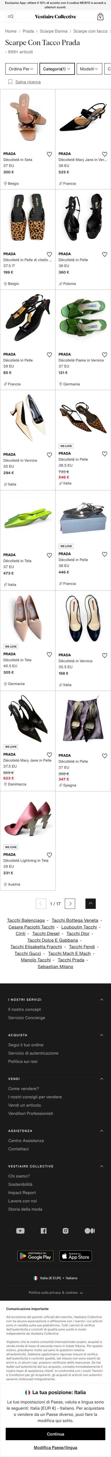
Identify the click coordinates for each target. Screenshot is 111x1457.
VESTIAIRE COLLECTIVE (31, 1166)
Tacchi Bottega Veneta (75, 920)
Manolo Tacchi (36, 960)
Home (11, 31)
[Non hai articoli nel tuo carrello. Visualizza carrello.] (100, 16)
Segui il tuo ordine (26, 1045)
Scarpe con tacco (90, 31)
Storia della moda (25, 1209)
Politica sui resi (22, 1061)
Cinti (20, 933)
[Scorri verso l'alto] (90, 904)
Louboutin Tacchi (79, 927)
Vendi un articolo (24, 1105)
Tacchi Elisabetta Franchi (36, 947)
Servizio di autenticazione (33, 1053)
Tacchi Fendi (82, 947)
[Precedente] (41, 904)
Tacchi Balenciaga (26, 920)
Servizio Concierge (26, 1017)
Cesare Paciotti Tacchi (31, 927)
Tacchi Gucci (27, 953)
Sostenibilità (20, 1184)
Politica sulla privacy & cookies (53, 1292)
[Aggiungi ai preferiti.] (49, 154)
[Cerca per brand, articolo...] (10, 16)
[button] (100, 16)
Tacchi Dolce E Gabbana (52, 940)
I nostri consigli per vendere (35, 1097)
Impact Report (22, 1192)
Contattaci (18, 1149)
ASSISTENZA (20, 1131)
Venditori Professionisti (30, 1113)
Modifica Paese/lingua (55, 1447)
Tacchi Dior (77, 933)
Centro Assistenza (26, 1140)
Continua (55, 1434)
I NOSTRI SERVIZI (25, 1000)
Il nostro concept (24, 1009)
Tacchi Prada (71, 960)
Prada (28, 31)
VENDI (14, 1079)
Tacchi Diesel (45, 933)
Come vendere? (23, 1088)
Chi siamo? (19, 1176)
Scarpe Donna (53, 31)
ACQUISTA (18, 1035)
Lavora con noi (22, 1201)
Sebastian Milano (55, 966)
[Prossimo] (70, 904)
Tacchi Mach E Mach (69, 953)
